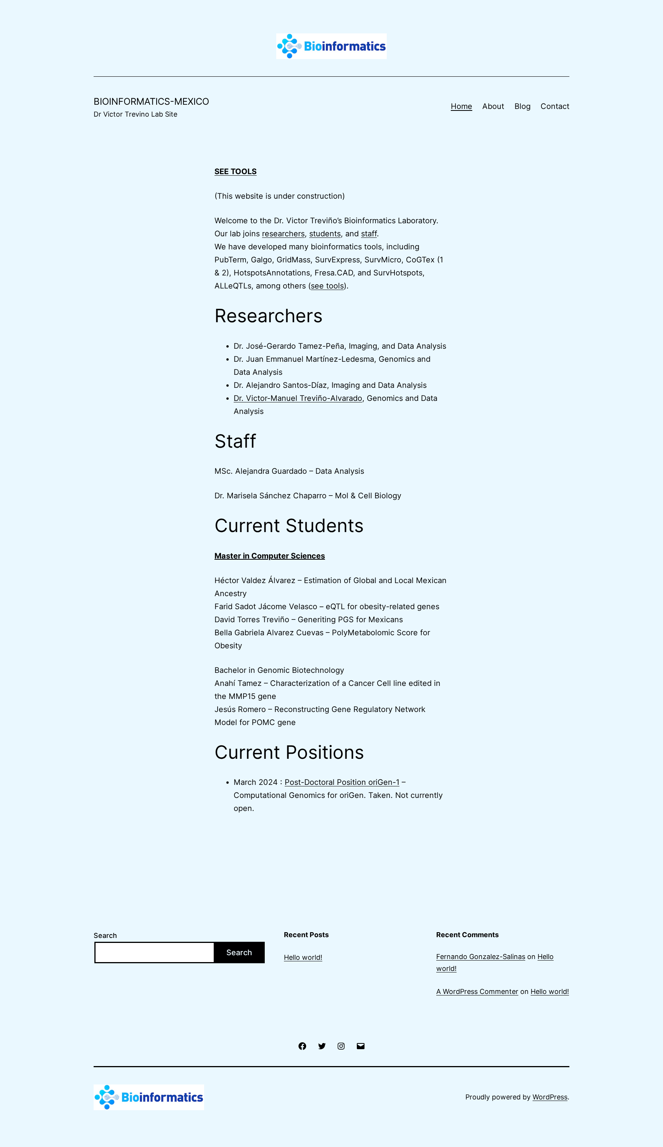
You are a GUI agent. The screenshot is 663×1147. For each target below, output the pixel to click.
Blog (523, 106)
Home (461, 106)
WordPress (550, 1097)
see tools (327, 285)
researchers (283, 233)
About (493, 106)
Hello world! (303, 957)
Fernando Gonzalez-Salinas (480, 957)
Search (105, 935)
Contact (555, 106)
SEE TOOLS (235, 171)
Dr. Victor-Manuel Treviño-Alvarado (298, 398)
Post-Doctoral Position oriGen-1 (342, 782)
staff (369, 233)
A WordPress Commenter (477, 991)
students (325, 233)
